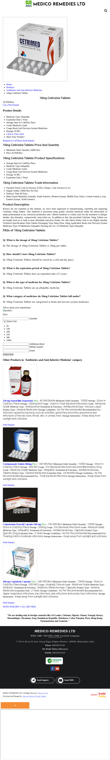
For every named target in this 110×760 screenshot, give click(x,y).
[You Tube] (57, 670)
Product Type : (20, 410)
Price (8, 153)
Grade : (15, 470)
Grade (9, 169)
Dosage (9, 174)
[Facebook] (52, 670)
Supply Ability (12, 190)
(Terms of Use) (43, 693)
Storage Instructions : (75, 536)
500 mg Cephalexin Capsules (17, 581)
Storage (9, 163)
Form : (89, 406)
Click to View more (15, 134)
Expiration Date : (61, 473)
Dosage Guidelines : (60, 410)
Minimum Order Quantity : (72, 400)
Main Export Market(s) (16, 196)
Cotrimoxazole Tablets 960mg (17, 464)
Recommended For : (52, 413)
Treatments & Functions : (59, 406)
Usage (9, 172)
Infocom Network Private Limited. (34, 696)
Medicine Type (13, 166)
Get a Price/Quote (11, 105)
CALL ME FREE (28, 606)
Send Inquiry (28, 140)
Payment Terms (13, 188)
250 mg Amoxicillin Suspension (18, 400)
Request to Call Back (12, 140)
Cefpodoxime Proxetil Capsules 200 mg (22, 524)
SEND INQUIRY (11, 606)
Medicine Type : (25, 406)
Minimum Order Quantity (18, 150)
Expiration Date (13, 177)
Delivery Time (12, 193)
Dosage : (31, 403)
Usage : (65, 403)
